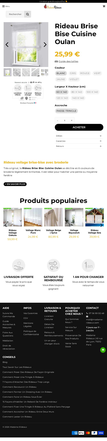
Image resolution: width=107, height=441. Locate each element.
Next (45, 44)
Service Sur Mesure (71, 329)
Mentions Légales (28, 324)
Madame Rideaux (18, 427)
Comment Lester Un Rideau (17, 416)
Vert (97, 73)
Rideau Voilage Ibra (94, 231)
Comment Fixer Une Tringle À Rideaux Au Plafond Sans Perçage (36, 406)
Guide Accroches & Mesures (9, 324)
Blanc (61, 73)
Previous (7, 44)
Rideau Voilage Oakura (13, 232)
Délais (59, 136)
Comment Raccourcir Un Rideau (20, 387)
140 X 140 (78, 98)
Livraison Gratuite (49, 318)
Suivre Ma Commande (9, 315)
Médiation (8, 340)
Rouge (85, 73)
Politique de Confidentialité (31, 333)
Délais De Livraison (49, 326)
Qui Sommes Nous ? (72, 321)
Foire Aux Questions (8, 334)
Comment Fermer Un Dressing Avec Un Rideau (27, 392)
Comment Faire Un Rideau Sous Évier (22, 397)
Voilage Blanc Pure (33, 231)
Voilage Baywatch (74, 231)
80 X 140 (77, 92)
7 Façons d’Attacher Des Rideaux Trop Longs (26, 382)
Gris (73, 73)
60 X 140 (62, 92)
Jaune (61, 79)
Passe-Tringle (66, 110)
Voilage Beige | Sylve (53, 231)
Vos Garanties (30, 313)
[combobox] (18, 14)
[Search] (27, 14)
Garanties (60, 141)
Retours (60, 146)
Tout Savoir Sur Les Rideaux (17, 367)
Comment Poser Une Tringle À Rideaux (23, 377)
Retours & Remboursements (53, 334)
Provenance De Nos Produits (73, 337)
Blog (5, 362)
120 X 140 (62, 98)
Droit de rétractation (9, 347)
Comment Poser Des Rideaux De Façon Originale (28, 372)
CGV (25, 318)
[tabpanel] (7, 72)
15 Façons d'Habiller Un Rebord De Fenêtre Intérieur (30, 401)
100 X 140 (92, 92)
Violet (74, 79)
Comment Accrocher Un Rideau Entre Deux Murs (28, 411)
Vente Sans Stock (71, 345)
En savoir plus (16, 184)
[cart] (104, 6)
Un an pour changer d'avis (51, 342)
